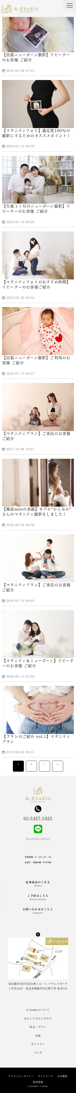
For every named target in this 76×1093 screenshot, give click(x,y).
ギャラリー (38, 1044)
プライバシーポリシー (21, 1076)
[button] (69, 5)
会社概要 (62, 1076)
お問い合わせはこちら (38, 911)
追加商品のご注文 (38, 884)
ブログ (38, 1053)
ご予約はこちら (38, 897)
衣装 (38, 1035)
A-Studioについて (38, 1010)
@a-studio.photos (38, 838)
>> (58, 764)
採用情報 (38, 1082)
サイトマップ (45, 1076)
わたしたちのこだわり (38, 1018)
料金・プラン (38, 1027)
